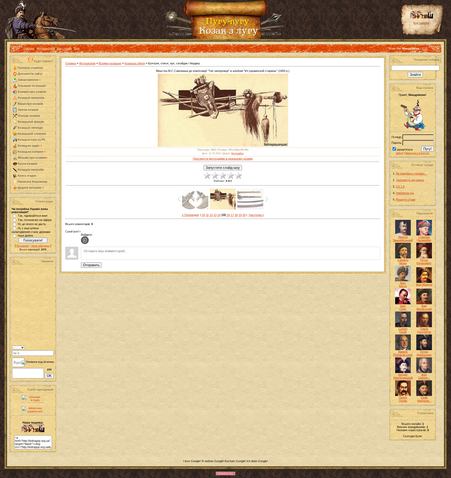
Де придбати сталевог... (411, 173)
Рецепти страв (405, 199)
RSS (425, 48)
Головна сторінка (30, 67)
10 (203, 214)
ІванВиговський (424, 307)
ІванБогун (403, 284)
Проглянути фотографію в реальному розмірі (223, 158)
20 (244, 214)
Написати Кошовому (32, 181)
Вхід (76, 48)
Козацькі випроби (30, 169)
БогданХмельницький (403, 376)
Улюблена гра (405, 193)
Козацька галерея (30, 151)
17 (232, 214)
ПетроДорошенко (424, 353)
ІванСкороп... (424, 376)
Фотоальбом (87, 63)
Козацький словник (31, 133)
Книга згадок (26, 175)
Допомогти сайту (29, 73)
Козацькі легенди (30, 127)
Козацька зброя (134, 63)
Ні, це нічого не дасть (32, 224)
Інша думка (25, 235)
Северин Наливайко (424, 238)
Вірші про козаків (30, 103)
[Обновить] (47, 347)
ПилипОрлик (403, 399)
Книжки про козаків (31, 91)
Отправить (91, 265)
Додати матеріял (29, 187)
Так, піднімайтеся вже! (33, 215)
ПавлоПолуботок (424, 330)
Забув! (399, 153)
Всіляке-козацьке (110, 63)
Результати (22, 246)
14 (219, 214)
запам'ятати (405, 149)
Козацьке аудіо (28, 145)
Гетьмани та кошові (31, 85)
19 (240, 214)
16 (228, 214)
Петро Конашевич (424, 261)
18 (236, 214)
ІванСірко (402, 307)
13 (215, 214)
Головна (28, 48)
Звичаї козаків (27, 109)
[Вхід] (85, 240)
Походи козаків (28, 115)
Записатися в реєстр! (417, 153)
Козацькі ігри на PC (31, 139)
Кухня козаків (27, 163)
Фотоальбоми (46, 48)
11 (207, 214)
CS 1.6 (400, 186)
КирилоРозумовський (402, 353)
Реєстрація (64, 48)
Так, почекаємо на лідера (34, 219)
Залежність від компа (410, 180)
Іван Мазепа (424, 284)
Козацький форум (30, 121)
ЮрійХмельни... (424, 399)
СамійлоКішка (402, 261)
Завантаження (28, 79)
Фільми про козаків (31, 157)
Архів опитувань (40, 246)
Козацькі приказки (30, 97)
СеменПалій (403, 330)
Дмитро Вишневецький (403, 238)
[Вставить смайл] (52, 347)
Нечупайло (237, 153)
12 (211, 214)
